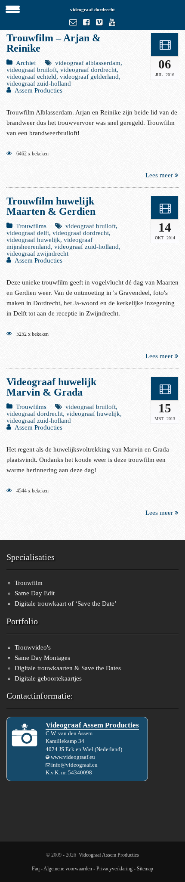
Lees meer (160, 175)
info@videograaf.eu (74, 764)
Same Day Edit (35, 593)
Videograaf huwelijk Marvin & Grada (51, 387)
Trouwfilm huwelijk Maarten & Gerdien (51, 206)
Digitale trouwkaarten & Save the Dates (68, 668)
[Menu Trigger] (13, 8)
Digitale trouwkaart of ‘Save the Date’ (66, 603)
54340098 (80, 772)
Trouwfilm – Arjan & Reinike (53, 43)
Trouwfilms (31, 226)
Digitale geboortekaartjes (48, 678)
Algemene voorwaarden (67, 869)
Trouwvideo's (33, 647)
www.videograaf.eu (73, 757)
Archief (26, 62)
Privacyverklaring (114, 869)
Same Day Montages (42, 657)
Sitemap (145, 869)
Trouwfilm (29, 582)
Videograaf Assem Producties (109, 855)
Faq (36, 869)
